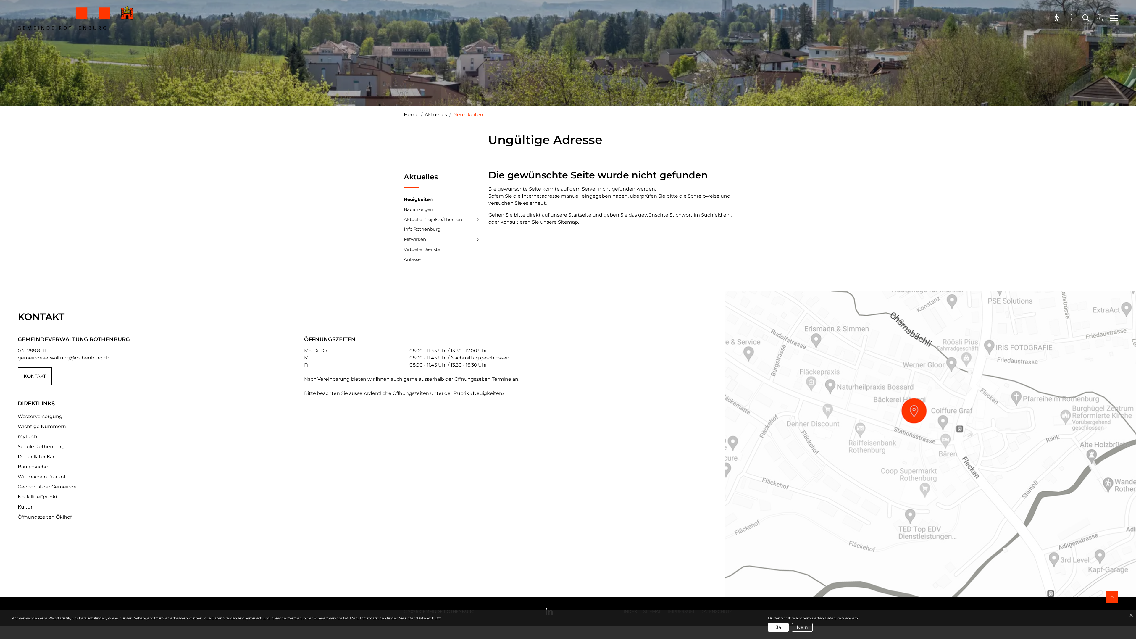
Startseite (579, 215)
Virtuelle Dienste (422, 249)
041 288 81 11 (32, 351)
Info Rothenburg (422, 229)
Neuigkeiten (418, 200)
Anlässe (412, 259)
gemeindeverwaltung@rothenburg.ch (63, 358)
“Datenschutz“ (428, 618)
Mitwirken (415, 239)
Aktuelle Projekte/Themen (433, 219)
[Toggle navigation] (1112, 17)
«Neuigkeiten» (487, 393)
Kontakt (35, 376)
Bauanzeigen (418, 209)
